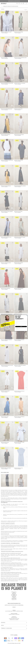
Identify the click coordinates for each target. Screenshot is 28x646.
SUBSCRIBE (21, 326)
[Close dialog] (26, 315)
